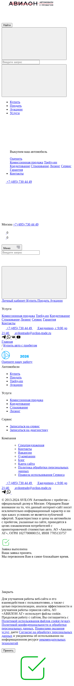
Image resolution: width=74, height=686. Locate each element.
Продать (16, 105)
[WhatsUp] (9, 338)
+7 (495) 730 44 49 (25, 224)
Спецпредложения (31, 445)
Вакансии (25, 452)
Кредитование (20, 166)
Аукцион (16, 109)
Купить (15, 102)
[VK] (14, 338)
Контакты (17, 173)
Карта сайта (26, 463)
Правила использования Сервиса (41, 475)
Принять (8, 650)
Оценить (16, 158)
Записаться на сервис (25, 426)
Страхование (40, 166)
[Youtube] (18, 338)
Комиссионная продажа (26, 162)
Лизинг (55, 166)
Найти (7, 25)
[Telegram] (4, 338)
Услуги (15, 113)
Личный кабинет (14, 300)
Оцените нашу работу (17, 362)
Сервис (66, 166)
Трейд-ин (50, 162)
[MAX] (14, 493)
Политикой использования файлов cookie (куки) (35, 621)
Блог (21, 460)
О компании (26, 456)
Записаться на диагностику (29, 430)
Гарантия (16, 170)
